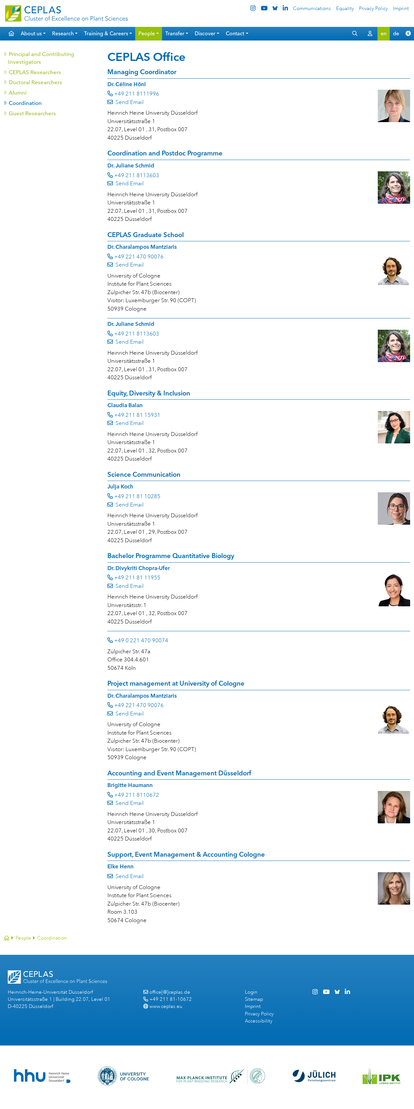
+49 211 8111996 (136, 93)
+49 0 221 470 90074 (141, 640)
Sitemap (254, 999)
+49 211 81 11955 (137, 577)
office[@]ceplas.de (169, 992)
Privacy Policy (373, 9)
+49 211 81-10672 (170, 999)
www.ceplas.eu (165, 1006)
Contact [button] (235, 33)
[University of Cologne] (123, 1076)
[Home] (6, 938)
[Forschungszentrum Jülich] (314, 1075)
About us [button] (31, 33)
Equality (345, 9)
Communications (312, 9)
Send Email (129, 102)
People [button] (146, 33)
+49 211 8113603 (136, 175)
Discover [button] (205, 33)
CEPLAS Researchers (34, 72)
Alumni (17, 92)
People (23, 938)
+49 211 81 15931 (137, 415)
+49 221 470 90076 (139, 256)
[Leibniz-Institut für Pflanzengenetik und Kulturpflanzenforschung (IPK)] (382, 1076)
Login (251, 992)
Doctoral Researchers (35, 82)
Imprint (401, 9)
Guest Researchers (32, 113)
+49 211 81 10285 (137, 496)
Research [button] (63, 33)
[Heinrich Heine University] (42, 1076)
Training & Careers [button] (106, 33)
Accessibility (258, 1021)
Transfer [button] (174, 33)
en (384, 33)
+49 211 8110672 (136, 795)
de (396, 33)
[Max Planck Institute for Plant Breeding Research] (221, 1076)
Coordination (25, 103)
